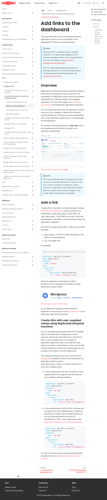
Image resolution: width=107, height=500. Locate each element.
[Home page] (43, 10)
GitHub (74, 490)
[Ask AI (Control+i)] (103, 3)
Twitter (41, 490)
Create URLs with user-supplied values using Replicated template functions (98, 36)
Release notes (10, 487)
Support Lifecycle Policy (52, 76)
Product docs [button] (39, 3)
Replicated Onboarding (14, 490)
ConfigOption (46, 358)
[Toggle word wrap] (79, 251)
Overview (96, 24)
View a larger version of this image (54, 169)
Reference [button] (53, 3)
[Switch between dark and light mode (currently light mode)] (78, 3)
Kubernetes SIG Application (51, 211)
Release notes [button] (24, 3)
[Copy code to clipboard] (82, 251)
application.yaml (73, 311)
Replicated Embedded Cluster (55, 422)
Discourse (42, 487)
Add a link (96, 27)
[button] (18, 13)
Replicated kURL (75, 422)
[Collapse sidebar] (18, 476)
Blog (74, 487)
